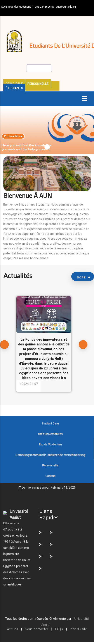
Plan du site (78, 629)
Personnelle (38, 84)
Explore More (13, 136)
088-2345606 (43, 6)
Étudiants (14, 88)
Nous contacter (36, 629)
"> (41, 532)
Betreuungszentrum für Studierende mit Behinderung (50, 455)
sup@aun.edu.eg (66, 6)
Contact (50, 476)
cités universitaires (50, 434)
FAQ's (59, 629)
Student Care (50, 423)
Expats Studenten (50, 444)
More (81, 277)
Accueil (12, 629)
